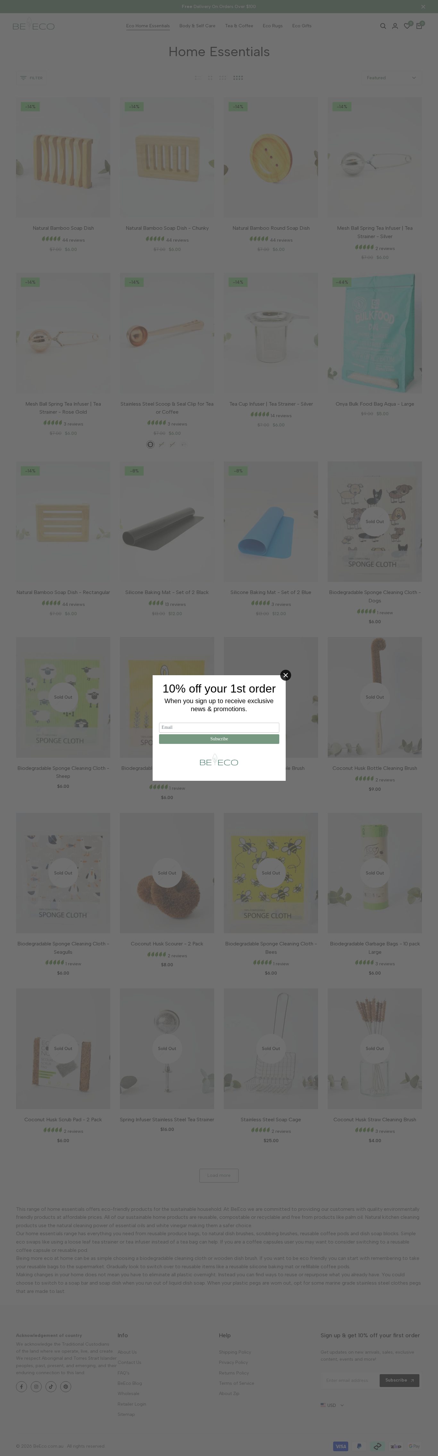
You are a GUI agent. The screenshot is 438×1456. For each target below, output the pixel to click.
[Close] (285, 675)
